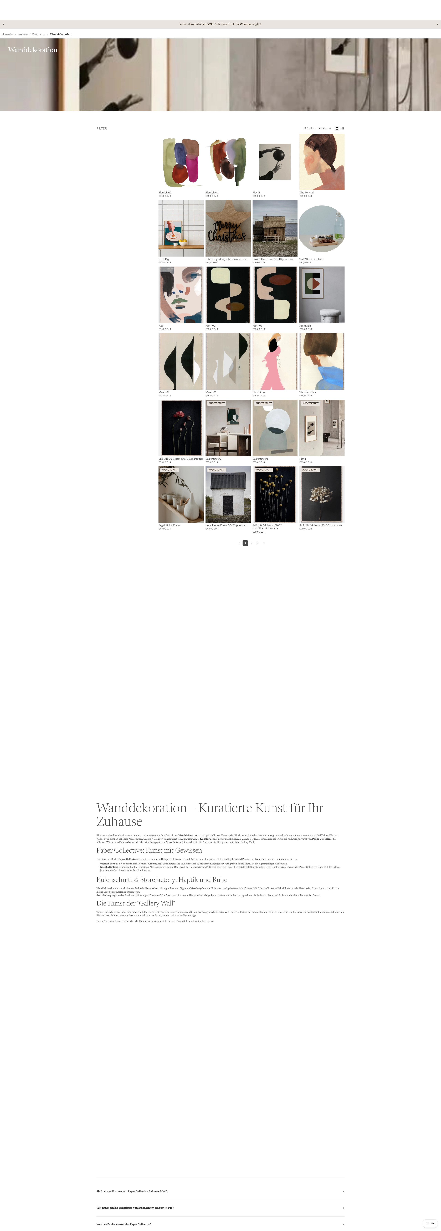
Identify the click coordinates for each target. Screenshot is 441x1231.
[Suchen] (8, 7)
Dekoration (38, 34)
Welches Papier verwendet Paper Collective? (123, 1224)
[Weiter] (264, 543)
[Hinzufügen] (198, 185)
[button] (324, 128)
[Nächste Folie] (437, 24)
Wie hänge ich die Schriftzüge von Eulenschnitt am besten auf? (135, 1208)
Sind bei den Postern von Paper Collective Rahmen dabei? (132, 1191)
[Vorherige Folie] (4, 24)
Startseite (7, 34)
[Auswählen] (339, 185)
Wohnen (23, 34)
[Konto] (423, 7)
